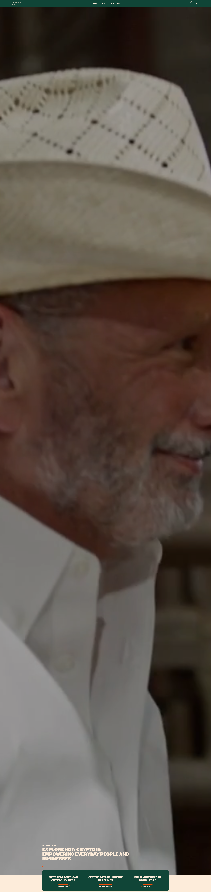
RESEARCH (111, 3)
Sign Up (194, 3)
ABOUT (119, 3)
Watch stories (63, 886)
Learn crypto (148, 886)
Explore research (105, 886)
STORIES (95, 3)
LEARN (103, 3)
